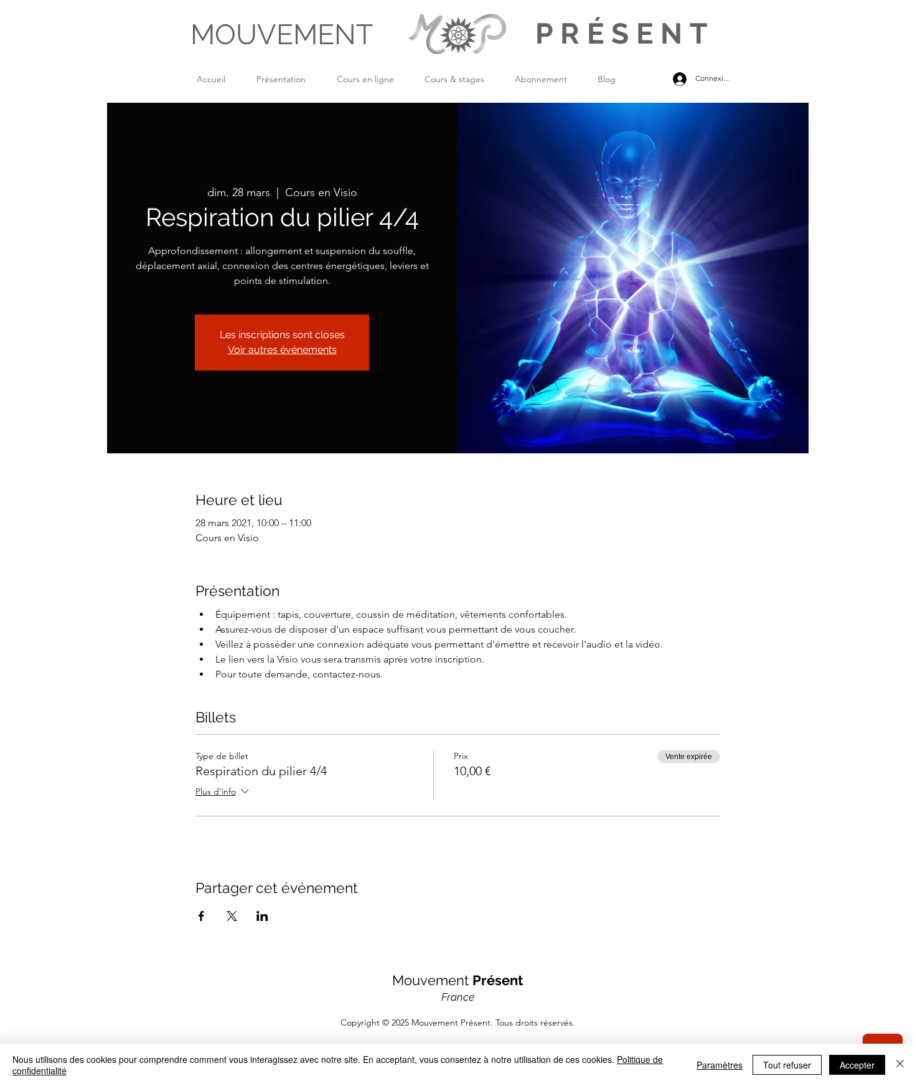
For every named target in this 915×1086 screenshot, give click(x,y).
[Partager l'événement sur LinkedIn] (262, 916)
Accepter (857, 1065)
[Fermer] (900, 1065)
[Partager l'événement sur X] (232, 916)
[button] (290, 79)
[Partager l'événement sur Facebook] (201, 916)
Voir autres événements (282, 350)
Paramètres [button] (720, 1065)
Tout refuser (787, 1065)
